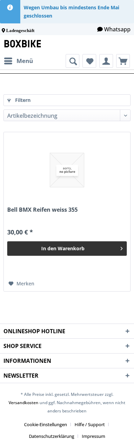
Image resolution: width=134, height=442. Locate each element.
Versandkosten (23, 403)
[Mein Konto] (106, 61)
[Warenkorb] (123, 61)
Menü (24, 61)
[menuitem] (18, 61)
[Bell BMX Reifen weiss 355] (67, 170)
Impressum (93, 436)
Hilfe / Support (90, 424)
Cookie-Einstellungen (45, 424)
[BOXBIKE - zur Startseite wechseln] (24, 45)
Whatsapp (117, 29)
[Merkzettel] (89, 61)
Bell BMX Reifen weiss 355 (42, 209)
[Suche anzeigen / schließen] (72, 61)
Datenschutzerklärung (51, 436)
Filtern (22, 100)
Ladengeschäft (20, 30)
